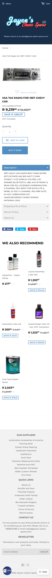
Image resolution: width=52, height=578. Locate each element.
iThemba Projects (26, 492)
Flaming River (26, 443)
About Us (26, 485)
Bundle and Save (26, 488)
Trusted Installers (26, 506)
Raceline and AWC (26, 464)
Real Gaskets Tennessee (26, 468)
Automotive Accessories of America (26, 440)
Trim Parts (26, 475)
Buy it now (15, 150)
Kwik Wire (26, 457)
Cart (47, 3)
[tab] (26, 167)
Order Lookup (26, 499)
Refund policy (26, 513)
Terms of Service (26, 509)
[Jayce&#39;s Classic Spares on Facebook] (22, 565)
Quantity (6, 126)
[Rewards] (7, 570)
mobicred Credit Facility (26, 495)
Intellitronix (26, 454)
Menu (8, 3)
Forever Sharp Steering (26, 447)
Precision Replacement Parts (26, 461)
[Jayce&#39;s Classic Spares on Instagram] (27, 565)
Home (5, 48)
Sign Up (44, 552)
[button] (26, 92)
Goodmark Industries (26, 450)
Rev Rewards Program (26, 502)
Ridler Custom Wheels (26, 471)
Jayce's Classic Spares (27, 573)
